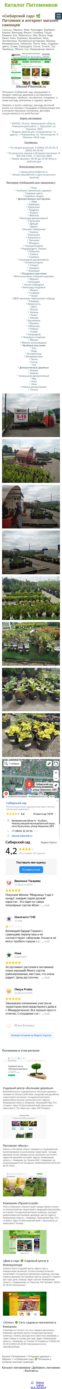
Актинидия (37, 29)
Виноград (17, 32)
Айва (26, 29)
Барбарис (49, 29)
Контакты (31, 1370)
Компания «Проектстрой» (20, 1203)
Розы (44, 43)
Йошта (42, 35)
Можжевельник (10, 43)
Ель (15, 35)
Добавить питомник (46, 1367)
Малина (50, 40)
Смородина (25, 46)
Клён (13, 38)
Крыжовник (35, 38)
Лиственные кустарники (31, 40)
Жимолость (25, 35)
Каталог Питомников (31, 5)
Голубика (38, 32)
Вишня (27, 32)
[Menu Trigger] (58, 16)
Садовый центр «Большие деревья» (28, 1088)
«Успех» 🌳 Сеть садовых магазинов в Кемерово (29, 1324)
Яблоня (19, 49)
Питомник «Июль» (15, 1145)
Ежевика (7, 35)
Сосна (36, 46)
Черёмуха (7, 49)
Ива (35, 35)
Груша (47, 32)
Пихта (36, 43)
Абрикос (17, 29)
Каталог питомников (16, 1367)
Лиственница (9, 40)
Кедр (50, 35)
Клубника (22, 38)
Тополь (46, 46)
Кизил (5, 38)
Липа (45, 38)
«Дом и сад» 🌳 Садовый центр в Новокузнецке (26, 1262)
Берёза (6, 32)
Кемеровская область (42, 49)
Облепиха (26, 43)
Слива (13, 46)
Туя (53, 46)
